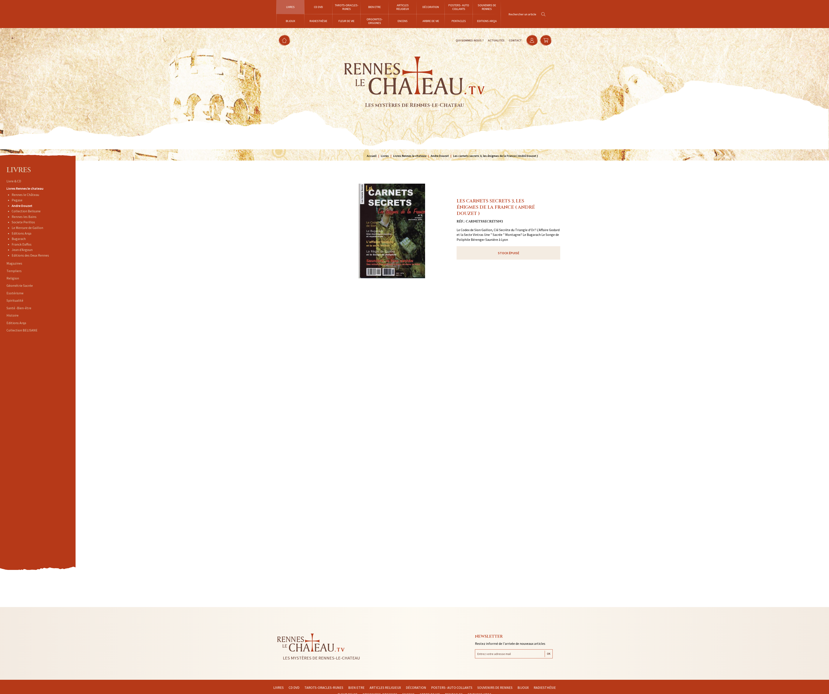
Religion (12, 278)
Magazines (14, 263)
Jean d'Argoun (22, 250)
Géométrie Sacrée (19, 285)
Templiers (14, 271)
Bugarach (19, 239)
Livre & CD (13, 181)
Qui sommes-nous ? (470, 40)
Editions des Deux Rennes (30, 255)
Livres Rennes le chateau (24, 188)
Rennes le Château (25, 194)
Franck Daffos (22, 244)
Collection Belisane (26, 211)
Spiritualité (14, 300)
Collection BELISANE (22, 330)
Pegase (17, 200)
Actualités (496, 40)
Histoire (12, 315)
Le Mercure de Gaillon (27, 228)
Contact (515, 40)
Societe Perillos (23, 222)
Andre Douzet (22, 205)
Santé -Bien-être (18, 308)
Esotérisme (15, 293)
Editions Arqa (21, 233)
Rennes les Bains (24, 217)
